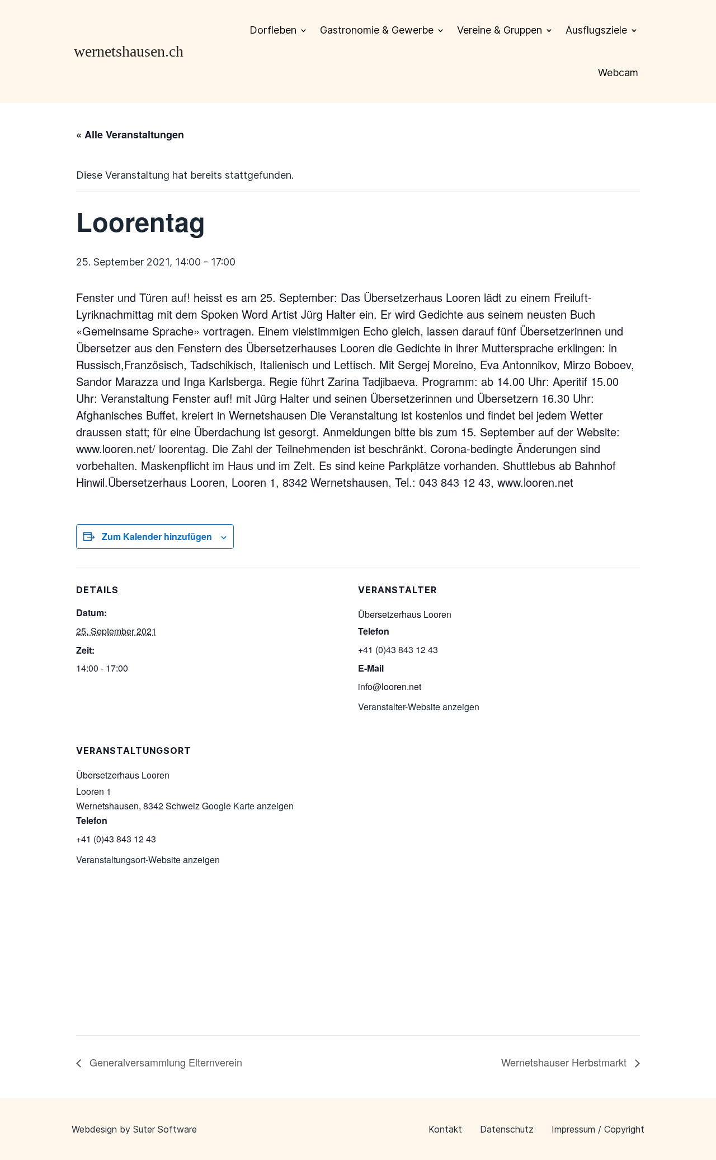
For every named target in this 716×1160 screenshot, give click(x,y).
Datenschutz (507, 1129)
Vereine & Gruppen (499, 30)
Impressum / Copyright (598, 1129)
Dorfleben (272, 30)
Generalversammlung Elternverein (164, 1062)
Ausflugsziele (596, 30)
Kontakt (445, 1129)
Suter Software (165, 1129)
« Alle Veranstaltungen (130, 134)
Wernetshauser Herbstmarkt (565, 1062)
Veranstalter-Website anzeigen (418, 706)
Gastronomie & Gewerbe (377, 30)
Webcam (618, 72)
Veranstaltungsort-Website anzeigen (148, 859)
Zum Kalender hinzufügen (157, 536)
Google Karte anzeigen (248, 805)
